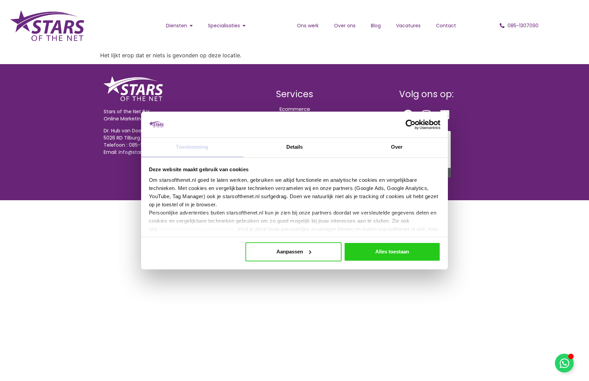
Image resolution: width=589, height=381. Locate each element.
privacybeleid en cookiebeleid (197, 229)
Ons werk (308, 25)
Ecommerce (295, 109)
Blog (376, 25)
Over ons (345, 25)
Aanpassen (289, 251)
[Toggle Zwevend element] (564, 363)
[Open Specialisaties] (244, 25)
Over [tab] (397, 147)
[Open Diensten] (191, 25)
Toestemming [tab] (192, 147)
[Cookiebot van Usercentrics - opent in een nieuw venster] (410, 124)
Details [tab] (294, 147)
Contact (446, 25)
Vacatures (408, 25)
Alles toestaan (392, 251)
